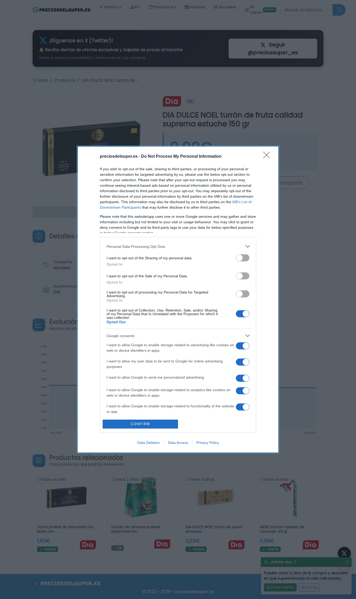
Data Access (178, 443)
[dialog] (178, 299)
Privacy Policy (207, 443)
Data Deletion (148, 443)
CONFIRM (140, 424)
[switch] (242, 257)
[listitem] (178, 246)
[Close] (268, 157)
